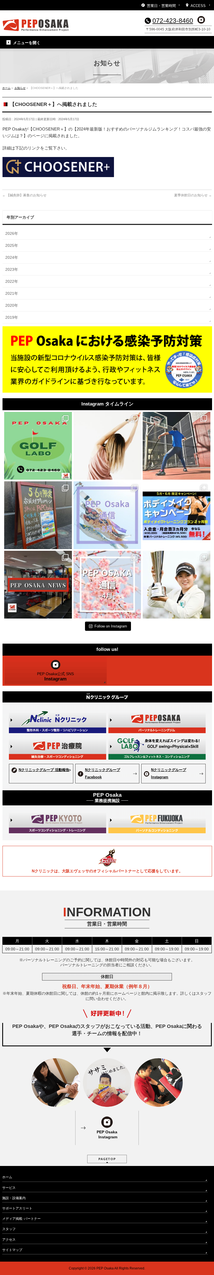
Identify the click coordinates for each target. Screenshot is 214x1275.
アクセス (9, 1240)
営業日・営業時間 (161, 6)
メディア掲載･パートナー (21, 1219)
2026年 (11, 233)
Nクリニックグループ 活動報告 (44, 770)
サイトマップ (12, 1250)
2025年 (11, 245)
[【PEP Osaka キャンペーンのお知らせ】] (176, 515)
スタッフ (9, 1229)
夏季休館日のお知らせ (193, 195)
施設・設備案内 (14, 1198)
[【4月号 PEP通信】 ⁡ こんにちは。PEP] (107, 585)
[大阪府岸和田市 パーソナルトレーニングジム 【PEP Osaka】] (35, 25)
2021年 (11, 293)
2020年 (11, 305)
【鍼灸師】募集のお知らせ (24, 195)
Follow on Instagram (110, 626)
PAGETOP (107, 1159)
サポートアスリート (17, 1208)
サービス (9, 1188)
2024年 (11, 257)
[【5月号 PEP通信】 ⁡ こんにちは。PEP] (107, 515)
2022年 (11, 281)
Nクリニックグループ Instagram (168, 773)
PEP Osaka (105, 1268)
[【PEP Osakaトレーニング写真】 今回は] (176, 446)
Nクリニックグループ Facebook (102, 773)
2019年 (11, 317)
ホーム (7, 1177)
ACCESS (198, 6)
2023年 (11, 269)
